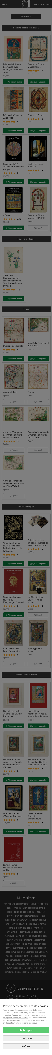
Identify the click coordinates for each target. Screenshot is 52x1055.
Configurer (26, 1038)
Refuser (26, 1046)
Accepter (27, 1030)
